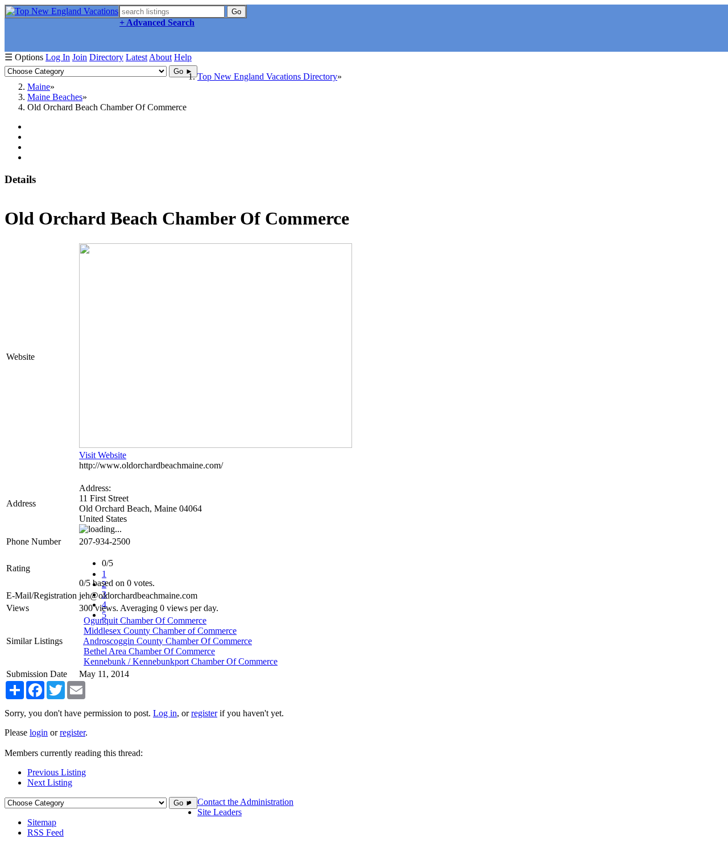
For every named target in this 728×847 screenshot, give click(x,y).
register (204, 713)
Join (79, 57)
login (39, 732)
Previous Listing (56, 772)
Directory (106, 57)
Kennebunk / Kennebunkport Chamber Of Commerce (181, 661)
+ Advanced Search (157, 22)
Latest (136, 57)
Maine (38, 87)
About (160, 57)
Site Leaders (219, 812)
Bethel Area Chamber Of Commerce (149, 651)
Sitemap (41, 822)
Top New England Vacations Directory (267, 76)
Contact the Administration (245, 802)
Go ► (183, 71)
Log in (165, 713)
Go (236, 11)
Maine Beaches (54, 97)
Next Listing (49, 782)
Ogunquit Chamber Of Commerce (145, 620)
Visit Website (102, 455)
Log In (58, 57)
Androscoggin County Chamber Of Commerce (167, 641)
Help (183, 57)
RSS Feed (45, 832)
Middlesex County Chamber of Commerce (160, 631)
